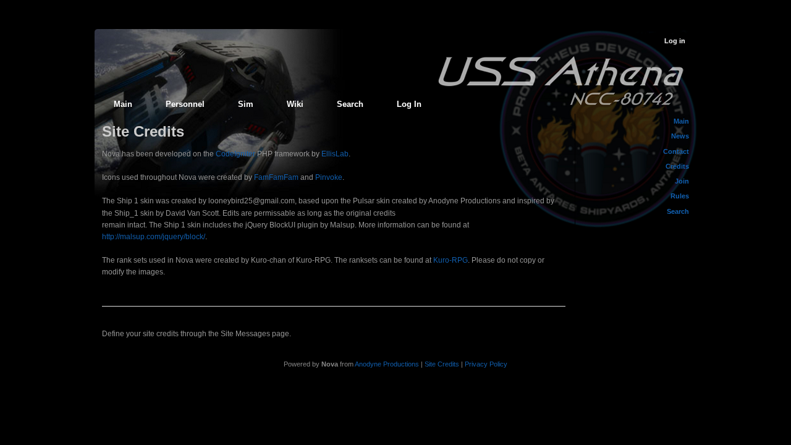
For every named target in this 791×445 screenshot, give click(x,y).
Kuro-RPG (450, 260)
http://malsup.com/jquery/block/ (153, 236)
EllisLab (335, 154)
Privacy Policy (486, 364)
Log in (674, 40)
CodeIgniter (235, 154)
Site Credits (442, 364)
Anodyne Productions (387, 364)
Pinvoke (328, 177)
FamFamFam (276, 177)
